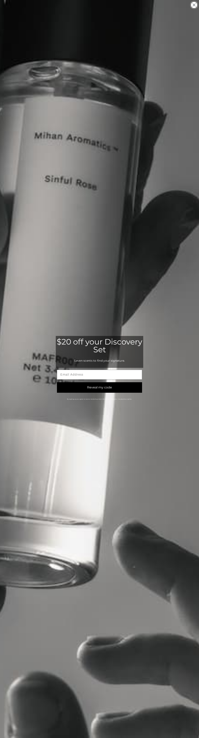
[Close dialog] (194, 5)
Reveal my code (99, 387)
